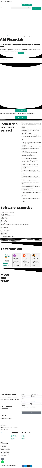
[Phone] (2, 459)
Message (24, 405)
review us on (5, 265)
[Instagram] (28, 466)
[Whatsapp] (2, 461)
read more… (24, 51)
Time (33, 401)
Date (23, 401)
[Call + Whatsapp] (2, 403)
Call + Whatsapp (6, 406)
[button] (21, 8)
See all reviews (5, 263)
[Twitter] (25, 466)
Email (23, 398)
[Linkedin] (31, 466)
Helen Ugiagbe (29, 254)
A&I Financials (8, 256)
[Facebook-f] (23, 466)
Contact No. (34, 394)
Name (23, 394)
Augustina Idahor (20, 254)
